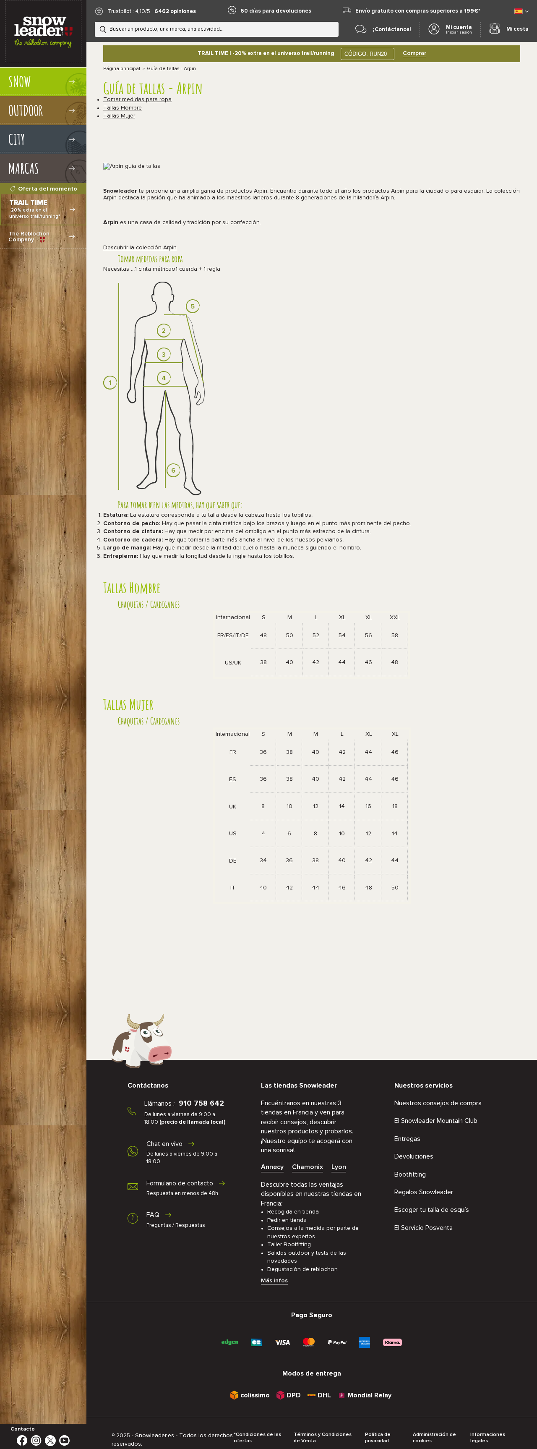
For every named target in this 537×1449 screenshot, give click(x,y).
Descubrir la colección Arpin (140, 248)
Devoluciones (413, 1156)
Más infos (274, 1281)
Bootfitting (410, 1174)
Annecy (272, 1167)
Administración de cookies (434, 1438)
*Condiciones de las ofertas (257, 1438)
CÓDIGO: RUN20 (365, 54)
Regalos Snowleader (423, 1192)
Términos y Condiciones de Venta (323, 1438)
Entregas (407, 1138)
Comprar (414, 53)
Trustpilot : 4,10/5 (128, 11)
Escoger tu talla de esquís (431, 1209)
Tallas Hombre (122, 108)
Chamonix (307, 1167)
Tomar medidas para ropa (137, 99)
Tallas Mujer (119, 116)
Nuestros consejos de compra (438, 1103)
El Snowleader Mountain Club (435, 1120)
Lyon (338, 1167)
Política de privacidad (378, 1438)
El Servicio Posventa (423, 1227)
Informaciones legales (487, 1438)
